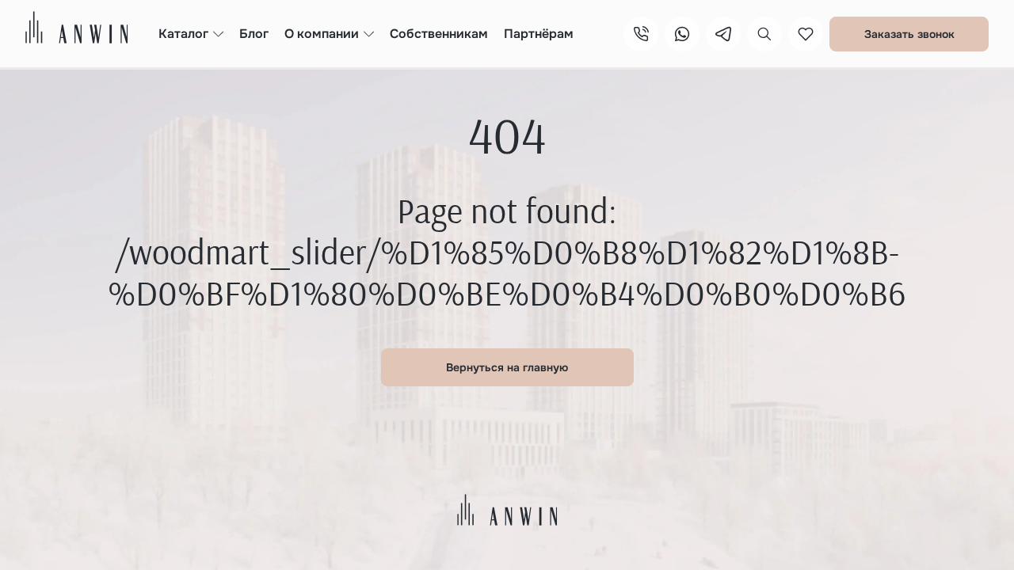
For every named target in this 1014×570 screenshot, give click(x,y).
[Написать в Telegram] (723, 34)
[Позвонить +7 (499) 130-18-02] (641, 34)
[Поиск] (764, 34)
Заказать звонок (909, 34)
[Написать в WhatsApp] (682, 34)
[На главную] (76, 27)
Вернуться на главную (507, 367)
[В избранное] (805, 34)
